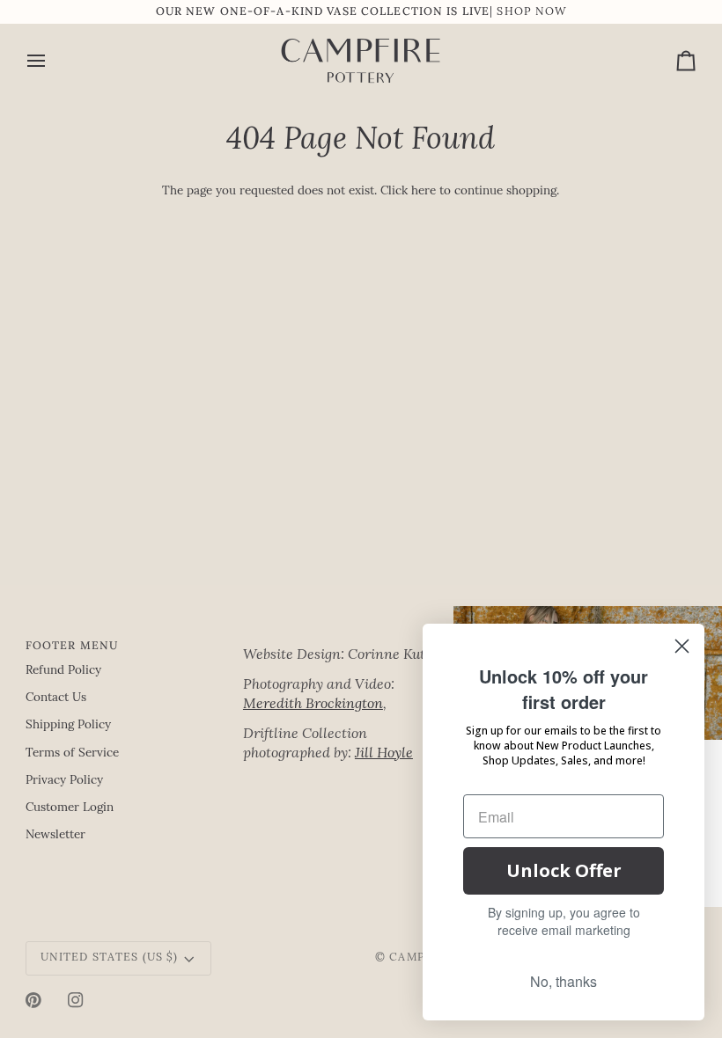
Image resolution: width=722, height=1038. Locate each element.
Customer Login (70, 808)
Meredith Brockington (313, 705)
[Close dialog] (682, 646)
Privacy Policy (64, 780)
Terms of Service (72, 753)
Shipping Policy (68, 725)
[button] (344, 641)
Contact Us (56, 698)
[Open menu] (52, 61)
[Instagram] (76, 1000)
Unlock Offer (564, 870)
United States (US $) (110, 958)
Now (550, 12)
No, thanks (563, 981)
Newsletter (55, 835)
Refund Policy (63, 670)
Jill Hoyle (384, 754)
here (423, 191)
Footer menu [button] (72, 645)
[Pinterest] (33, 1000)
